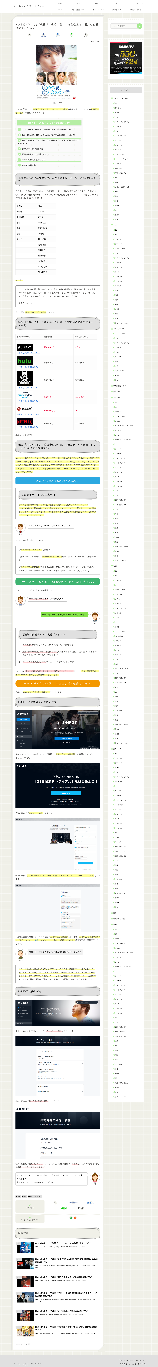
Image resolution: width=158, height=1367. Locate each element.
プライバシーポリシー (125, 1360)
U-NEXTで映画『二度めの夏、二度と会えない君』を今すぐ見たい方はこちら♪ (58, 581)
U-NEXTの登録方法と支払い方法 (33, 160)
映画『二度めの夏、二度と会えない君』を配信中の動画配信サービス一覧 (48, 135)
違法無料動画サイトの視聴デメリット (35, 154)
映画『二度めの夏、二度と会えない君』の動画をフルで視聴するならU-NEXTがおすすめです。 (48, 141)
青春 (25, 1196)
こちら (36, 940)
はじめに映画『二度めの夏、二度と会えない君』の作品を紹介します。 (47, 129)
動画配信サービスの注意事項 (32, 149)
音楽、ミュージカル (36, 1196)
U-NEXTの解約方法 (29, 165)
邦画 (19, 1196)
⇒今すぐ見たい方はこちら (28, 353)
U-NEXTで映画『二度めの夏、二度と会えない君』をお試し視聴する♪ (57, 683)
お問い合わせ (139, 1360)
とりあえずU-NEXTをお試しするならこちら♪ (57, 481)
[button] (86, 35)
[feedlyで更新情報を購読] (71, 1218)
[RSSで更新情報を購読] (75, 1218)
